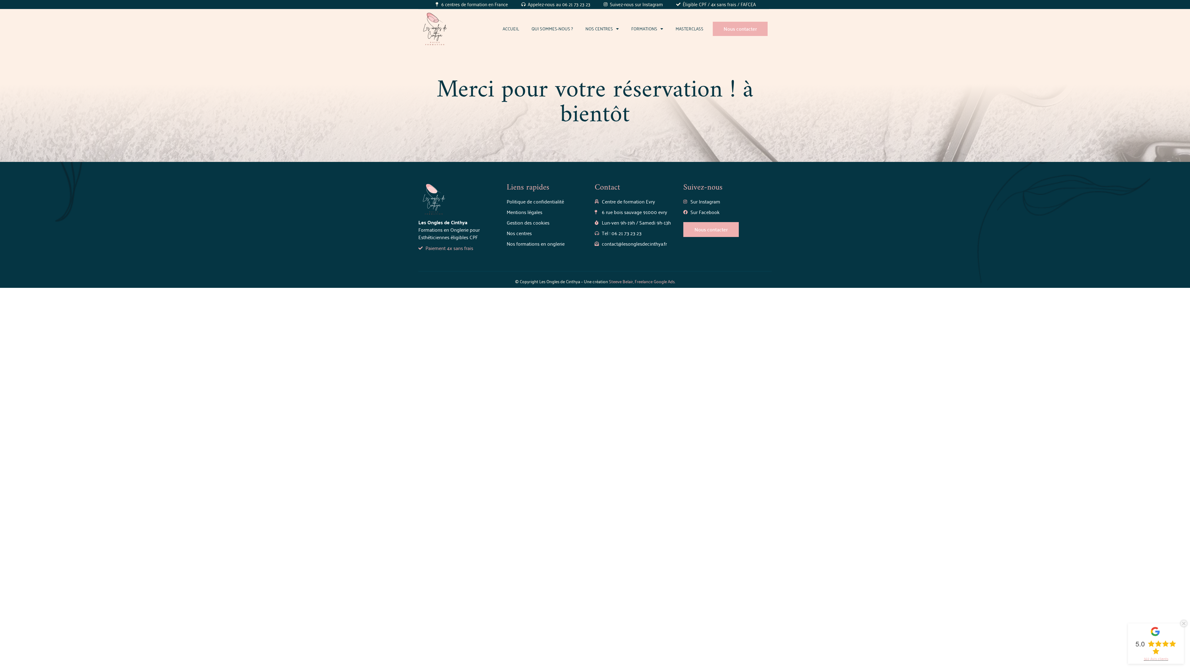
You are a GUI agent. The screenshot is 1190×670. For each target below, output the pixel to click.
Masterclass (689, 29)
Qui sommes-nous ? (552, 29)
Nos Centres (599, 29)
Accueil (511, 29)
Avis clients (1156, 658)
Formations (644, 29)
